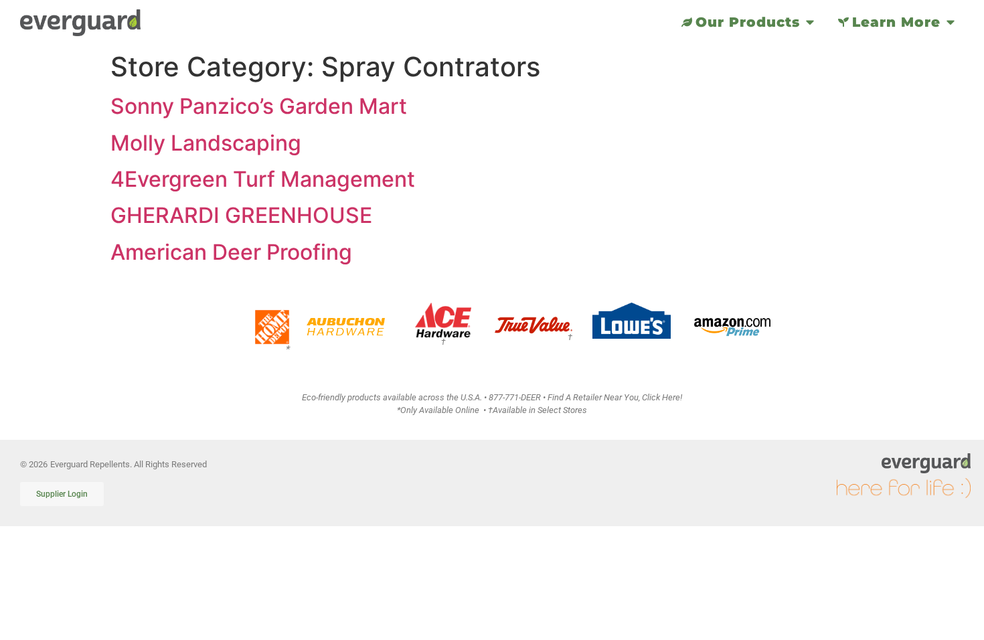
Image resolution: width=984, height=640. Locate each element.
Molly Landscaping (205, 143)
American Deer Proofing (231, 252)
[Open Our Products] (810, 22)
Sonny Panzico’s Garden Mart (258, 106)
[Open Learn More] (950, 22)
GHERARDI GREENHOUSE (241, 215)
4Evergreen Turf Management (262, 179)
